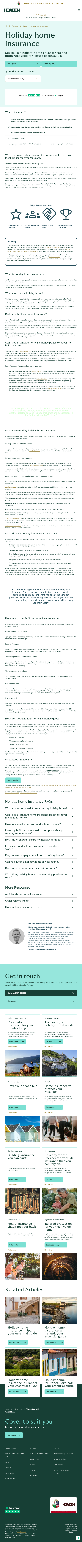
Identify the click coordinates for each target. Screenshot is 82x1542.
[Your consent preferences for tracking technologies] (78, 1538)
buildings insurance (36, 465)
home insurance (54, 257)
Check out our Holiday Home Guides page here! (21, 793)
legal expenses (18, 251)
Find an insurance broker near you (15, 1455)
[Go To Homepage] (12, 10)
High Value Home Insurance (55, 1220)
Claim (7, 1462)
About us (33, 1448)
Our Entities (58, 1465)
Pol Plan (57, 1448)
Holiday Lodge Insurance (17, 1018)
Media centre (10, 1479)
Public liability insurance (13, 518)
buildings (50, 247)
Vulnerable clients (60, 1459)
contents (57, 247)
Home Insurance (50, 1082)
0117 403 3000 (41, 15)
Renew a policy (49, 64)
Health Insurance (14, 1220)
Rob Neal (31, 950)
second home (36, 371)
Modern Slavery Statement (63, 1454)
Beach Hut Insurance (15, 1082)
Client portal (9, 1473)
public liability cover (55, 388)
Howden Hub (34, 1459)
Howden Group (10, 1448)
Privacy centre (35, 1470)
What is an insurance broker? (40, 1454)
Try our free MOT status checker (62, 1471)
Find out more (12, 1046)
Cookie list (33, 1476)
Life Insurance (50, 1151)
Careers (32, 1465)
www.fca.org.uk (21, 1532)
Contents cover (34, 451)
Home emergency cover (13, 526)
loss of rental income (31, 251)
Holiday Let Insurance (52, 1018)
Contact (8, 1468)
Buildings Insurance (15, 1151)
